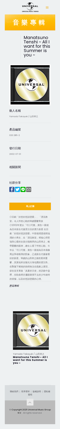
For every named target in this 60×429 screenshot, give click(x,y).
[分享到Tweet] (17, 191)
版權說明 (37, 391)
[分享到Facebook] (11, 191)
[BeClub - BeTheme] (30, 8)
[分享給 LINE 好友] (23, 191)
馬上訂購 (30, 206)
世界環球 (25, 391)
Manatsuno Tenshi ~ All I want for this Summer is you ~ (30, 360)
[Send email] (28, 191)
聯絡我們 (14, 391)
